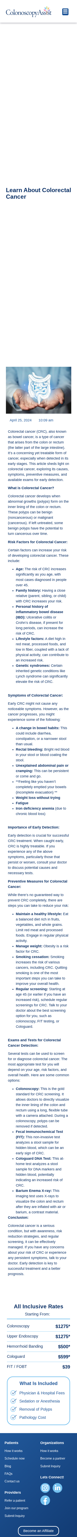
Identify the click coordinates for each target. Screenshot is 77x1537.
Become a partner (52, 1458)
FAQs (8, 1473)
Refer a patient (15, 1500)
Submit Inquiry (15, 1516)
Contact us (12, 1481)
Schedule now (15, 1458)
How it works (14, 1451)
